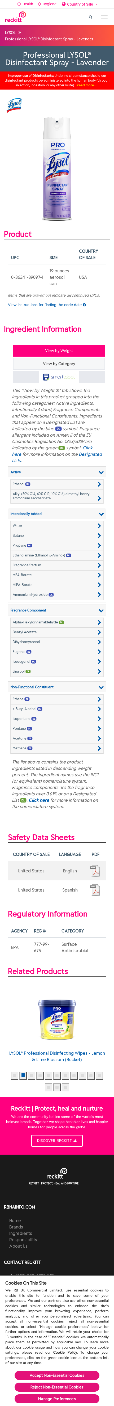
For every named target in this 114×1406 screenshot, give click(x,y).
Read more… (87, 85)
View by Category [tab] (59, 363)
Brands (16, 1227)
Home (15, 1220)
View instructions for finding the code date (45, 304)
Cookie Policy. (65, 1352)
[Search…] (91, 15)
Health (27, 4)
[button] (57, 484)
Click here (39, 800)
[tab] (59, 377)
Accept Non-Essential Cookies (57, 1375)
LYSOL (10, 32)
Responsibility (23, 1239)
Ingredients (20, 1233)
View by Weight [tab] (59, 350)
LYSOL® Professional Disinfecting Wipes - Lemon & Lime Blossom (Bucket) (57, 1056)
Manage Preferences (57, 1398)
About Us (18, 1246)
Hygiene (49, 4)
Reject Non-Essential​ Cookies (57, 1387)
